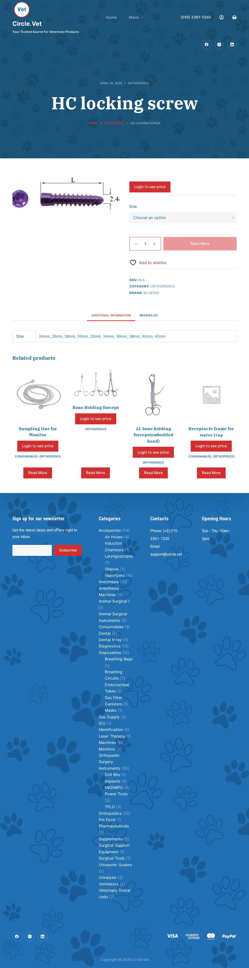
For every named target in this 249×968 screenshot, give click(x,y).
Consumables (26, 456)
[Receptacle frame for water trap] (211, 394)
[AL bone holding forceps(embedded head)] (153, 394)
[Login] (221, 17)
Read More (199, 243)
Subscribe (68, 550)
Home (111, 17)
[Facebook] (206, 44)
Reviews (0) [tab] (149, 315)
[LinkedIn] (232, 44)
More (134, 17)
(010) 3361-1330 (196, 17)
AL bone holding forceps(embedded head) (153, 435)
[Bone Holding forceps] (95, 384)
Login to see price (150, 186)
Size (133, 206)
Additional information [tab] (111, 315)
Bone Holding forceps (95, 407)
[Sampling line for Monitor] (37, 394)
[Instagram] (219, 44)
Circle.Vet (27, 23)
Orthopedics (138, 83)
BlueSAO (152, 293)
